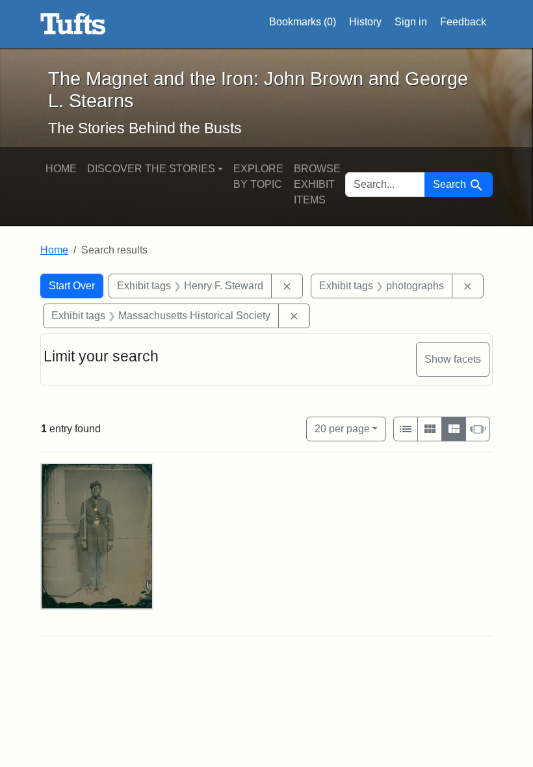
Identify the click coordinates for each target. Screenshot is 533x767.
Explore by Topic (258, 176)
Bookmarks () (302, 21)
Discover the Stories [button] (151, 168)
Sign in (411, 21)
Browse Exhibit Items (317, 184)
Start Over (72, 285)
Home (61, 168)
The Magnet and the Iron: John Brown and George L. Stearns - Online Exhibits (73, 24)
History (365, 21)
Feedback (463, 21)
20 (342, 428)
